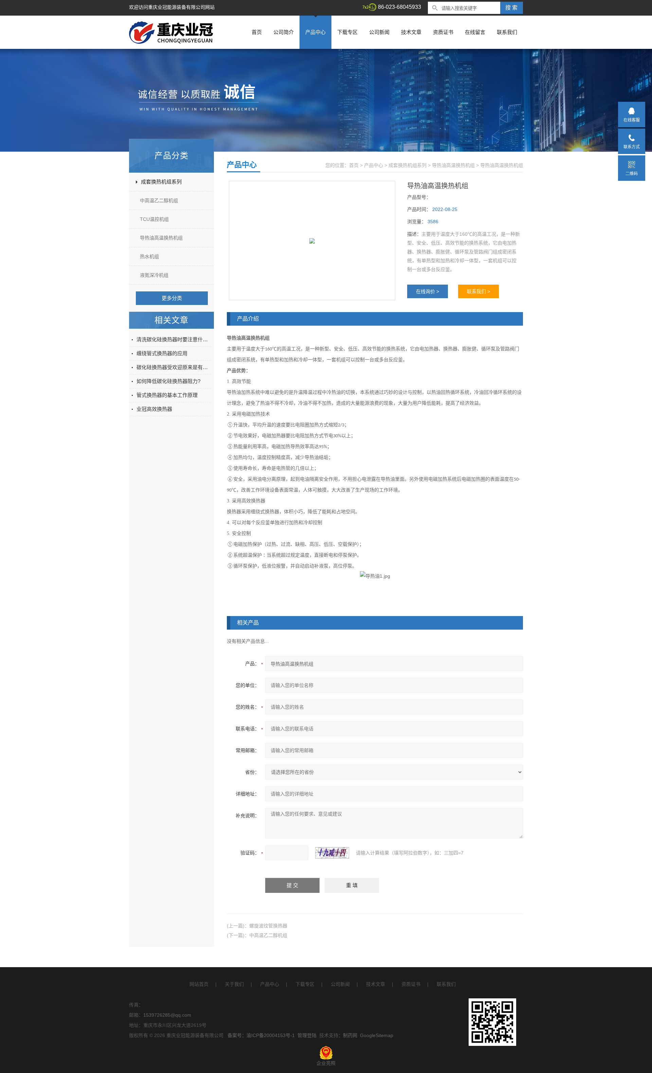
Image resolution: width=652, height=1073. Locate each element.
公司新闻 (379, 32)
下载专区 (347, 32)
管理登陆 (306, 1035)
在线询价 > (427, 291)
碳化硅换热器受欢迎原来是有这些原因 (174, 367)
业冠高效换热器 (154, 409)
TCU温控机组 (154, 219)
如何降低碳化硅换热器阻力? (168, 381)
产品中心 (315, 32)
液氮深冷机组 (154, 275)
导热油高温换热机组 (161, 238)
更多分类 (172, 298)
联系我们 (507, 32)
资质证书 (443, 32)
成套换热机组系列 (161, 182)
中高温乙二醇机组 (159, 200)
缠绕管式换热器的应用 (162, 353)
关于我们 (234, 984)
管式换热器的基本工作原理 (167, 395)
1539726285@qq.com (167, 1015)
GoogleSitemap (376, 1035)
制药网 (350, 1035)
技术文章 (411, 32)
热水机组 (149, 256)
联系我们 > (478, 291)
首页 (257, 32)
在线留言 (475, 32)
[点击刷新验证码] (332, 853)
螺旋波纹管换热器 (268, 925)
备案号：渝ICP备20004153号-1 (261, 1035)
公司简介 (283, 32)
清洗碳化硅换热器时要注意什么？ (174, 339)
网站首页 (199, 984)
